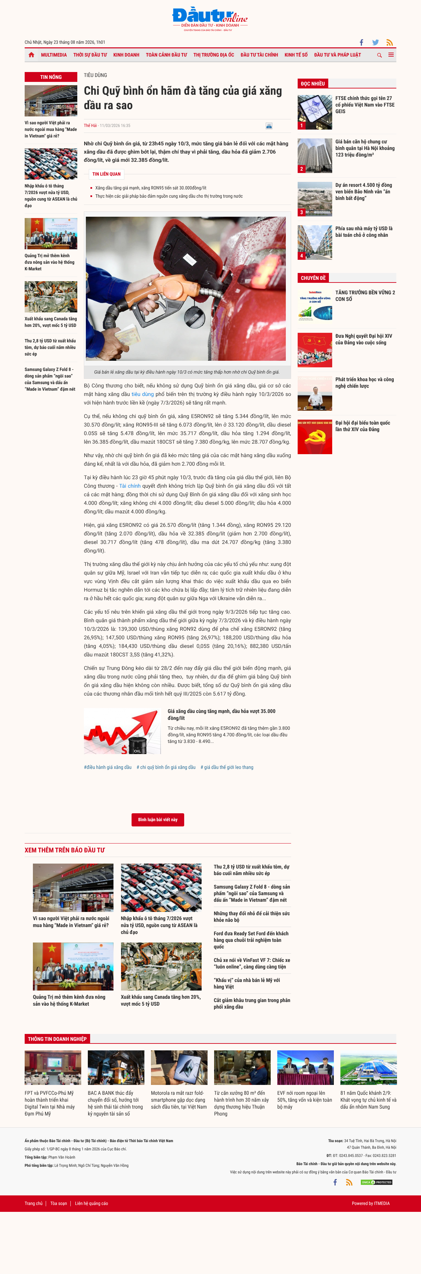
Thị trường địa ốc (213, 55)
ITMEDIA (382, 1203)
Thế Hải (90, 125)
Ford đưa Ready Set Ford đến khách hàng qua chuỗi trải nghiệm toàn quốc (251, 940)
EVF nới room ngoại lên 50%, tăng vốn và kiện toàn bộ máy (304, 1100)
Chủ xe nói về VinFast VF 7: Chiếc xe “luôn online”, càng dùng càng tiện (252, 963)
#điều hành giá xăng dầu (108, 767)
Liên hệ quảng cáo (91, 1203)
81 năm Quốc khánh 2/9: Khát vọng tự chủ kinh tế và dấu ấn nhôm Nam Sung (368, 1100)
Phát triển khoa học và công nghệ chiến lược (364, 382)
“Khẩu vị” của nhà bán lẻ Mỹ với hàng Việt (247, 983)
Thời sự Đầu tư (90, 55)
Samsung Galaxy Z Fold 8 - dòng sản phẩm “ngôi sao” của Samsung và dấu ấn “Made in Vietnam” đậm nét (252, 893)
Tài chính (129, 486)
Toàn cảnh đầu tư (166, 55)
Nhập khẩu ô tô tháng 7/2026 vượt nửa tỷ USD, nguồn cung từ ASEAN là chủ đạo (159, 925)
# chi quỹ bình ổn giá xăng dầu (166, 767)
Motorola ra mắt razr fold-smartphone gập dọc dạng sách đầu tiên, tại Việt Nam (179, 1100)
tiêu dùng (143, 394)
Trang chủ (33, 1203)
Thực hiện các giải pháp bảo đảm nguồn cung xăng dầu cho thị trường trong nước (169, 196)
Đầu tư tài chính (259, 55)
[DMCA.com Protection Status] (376, 1182)
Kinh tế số (296, 55)
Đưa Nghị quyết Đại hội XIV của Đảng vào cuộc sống (363, 339)
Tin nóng (51, 77)
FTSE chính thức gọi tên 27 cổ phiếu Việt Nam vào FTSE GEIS (365, 104)
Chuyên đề (313, 278)
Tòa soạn (58, 1203)
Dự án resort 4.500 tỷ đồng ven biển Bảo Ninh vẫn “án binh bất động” (363, 191)
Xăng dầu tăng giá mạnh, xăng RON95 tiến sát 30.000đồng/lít (150, 188)
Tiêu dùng (95, 75)
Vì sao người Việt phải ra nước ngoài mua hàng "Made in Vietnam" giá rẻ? (51, 129)
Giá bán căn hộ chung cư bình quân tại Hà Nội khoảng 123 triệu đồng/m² (365, 148)
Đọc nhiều (313, 84)
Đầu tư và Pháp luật (337, 55)
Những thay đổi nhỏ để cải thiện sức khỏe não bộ (252, 916)
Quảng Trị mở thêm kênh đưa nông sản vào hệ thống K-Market (49, 262)
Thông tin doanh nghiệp (57, 1039)
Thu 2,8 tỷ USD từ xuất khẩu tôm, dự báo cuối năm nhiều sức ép (50, 347)
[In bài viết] (269, 125)
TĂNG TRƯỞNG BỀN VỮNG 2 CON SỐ (365, 295)
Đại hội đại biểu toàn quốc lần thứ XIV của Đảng (362, 426)
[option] (53, 1083)
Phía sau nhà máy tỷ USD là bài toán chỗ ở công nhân (364, 231)
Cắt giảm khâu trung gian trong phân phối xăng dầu (252, 1003)
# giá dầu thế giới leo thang (226, 767)
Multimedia (54, 55)
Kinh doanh (126, 55)
